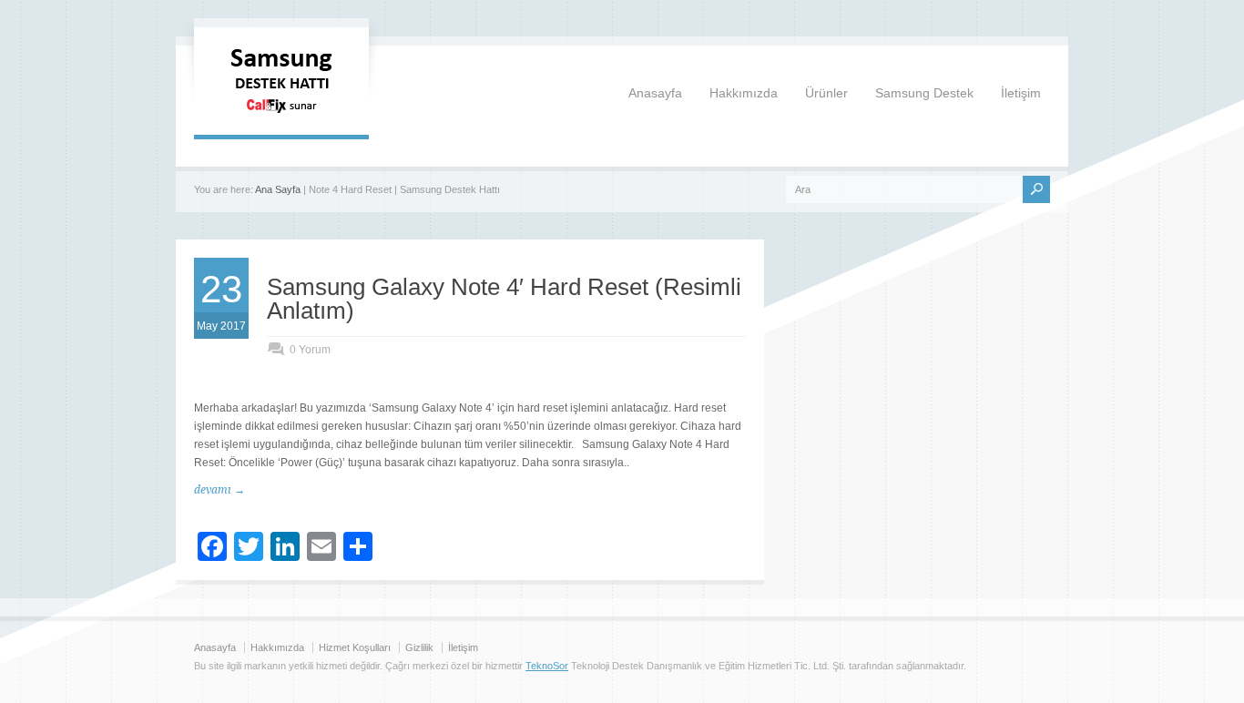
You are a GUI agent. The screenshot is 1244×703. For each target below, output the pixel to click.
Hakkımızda (743, 93)
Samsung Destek (924, 93)
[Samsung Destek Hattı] (281, 116)
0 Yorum (310, 349)
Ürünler (826, 93)
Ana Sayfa (278, 189)
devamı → (219, 490)
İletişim (1021, 93)
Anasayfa (655, 93)
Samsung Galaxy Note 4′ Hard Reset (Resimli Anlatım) (504, 298)
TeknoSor (546, 665)
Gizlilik (419, 647)
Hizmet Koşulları (355, 647)
